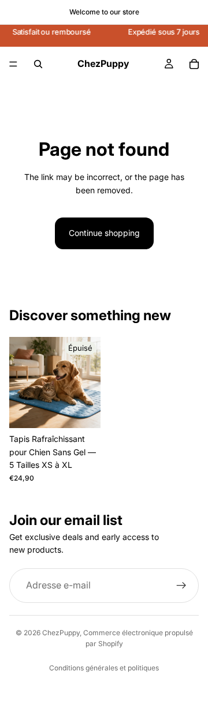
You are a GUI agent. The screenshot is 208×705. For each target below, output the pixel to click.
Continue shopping (104, 233)
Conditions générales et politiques (104, 667)
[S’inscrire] (181, 585)
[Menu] (13, 64)
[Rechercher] (38, 64)
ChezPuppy (61, 632)
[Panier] (194, 64)
